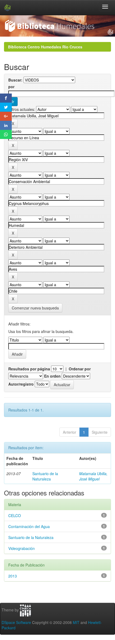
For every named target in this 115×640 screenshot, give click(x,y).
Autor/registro (21, 384)
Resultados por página (29, 368)
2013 (12, 576)
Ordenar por (80, 368)
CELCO (14, 515)
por (11, 86)
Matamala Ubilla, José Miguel (93, 476)
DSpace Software (16, 622)
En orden (52, 376)
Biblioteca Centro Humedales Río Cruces (45, 46)
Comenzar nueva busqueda (35, 308)
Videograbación (21, 548)
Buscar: (15, 80)
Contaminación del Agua (29, 526)
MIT (76, 622)
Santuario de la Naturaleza (45, 476)
